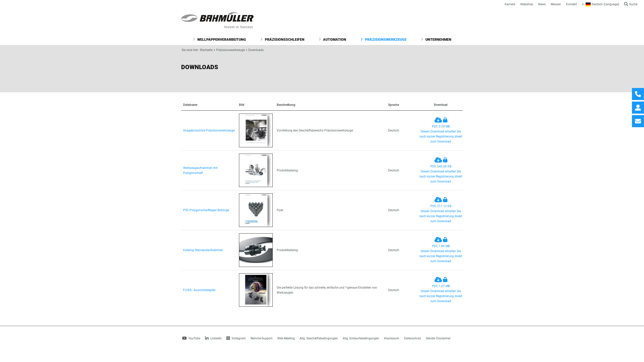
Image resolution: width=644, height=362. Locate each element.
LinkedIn (216, 338)
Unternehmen (438, 39)
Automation (334, 39)
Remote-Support (261, 338)
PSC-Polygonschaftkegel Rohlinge (206, 210)
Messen (556, 4)
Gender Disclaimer (438, 338)
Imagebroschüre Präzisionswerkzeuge (209, 130)
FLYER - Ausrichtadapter (199, 290)
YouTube (194, 338)
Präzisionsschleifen (284, 39)
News (542, 4)
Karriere (510, 4)
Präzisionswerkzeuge (385, 39)
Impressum (391, 338)
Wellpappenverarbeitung (221, 39)
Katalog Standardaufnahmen (203, 250)
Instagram (238, 338)
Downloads (256, 50)
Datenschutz (412, 338)
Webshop (526, 4)
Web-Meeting (286, 338)
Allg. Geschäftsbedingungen (319, 338)
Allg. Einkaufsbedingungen (361, 338)
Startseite (206, 50)
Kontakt (571, 4)
